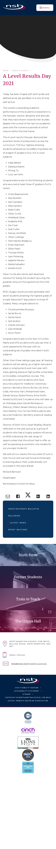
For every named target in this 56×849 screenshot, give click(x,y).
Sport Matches (17, 530)
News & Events (21, 71)
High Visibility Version (26, 688)
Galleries (14, 516)
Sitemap (27, 694)
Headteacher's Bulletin (23, 509)
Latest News (18, 523)
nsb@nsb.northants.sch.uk (29, 664)
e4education (41, 701)
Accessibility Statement (26, 691)
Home (6, 71)
